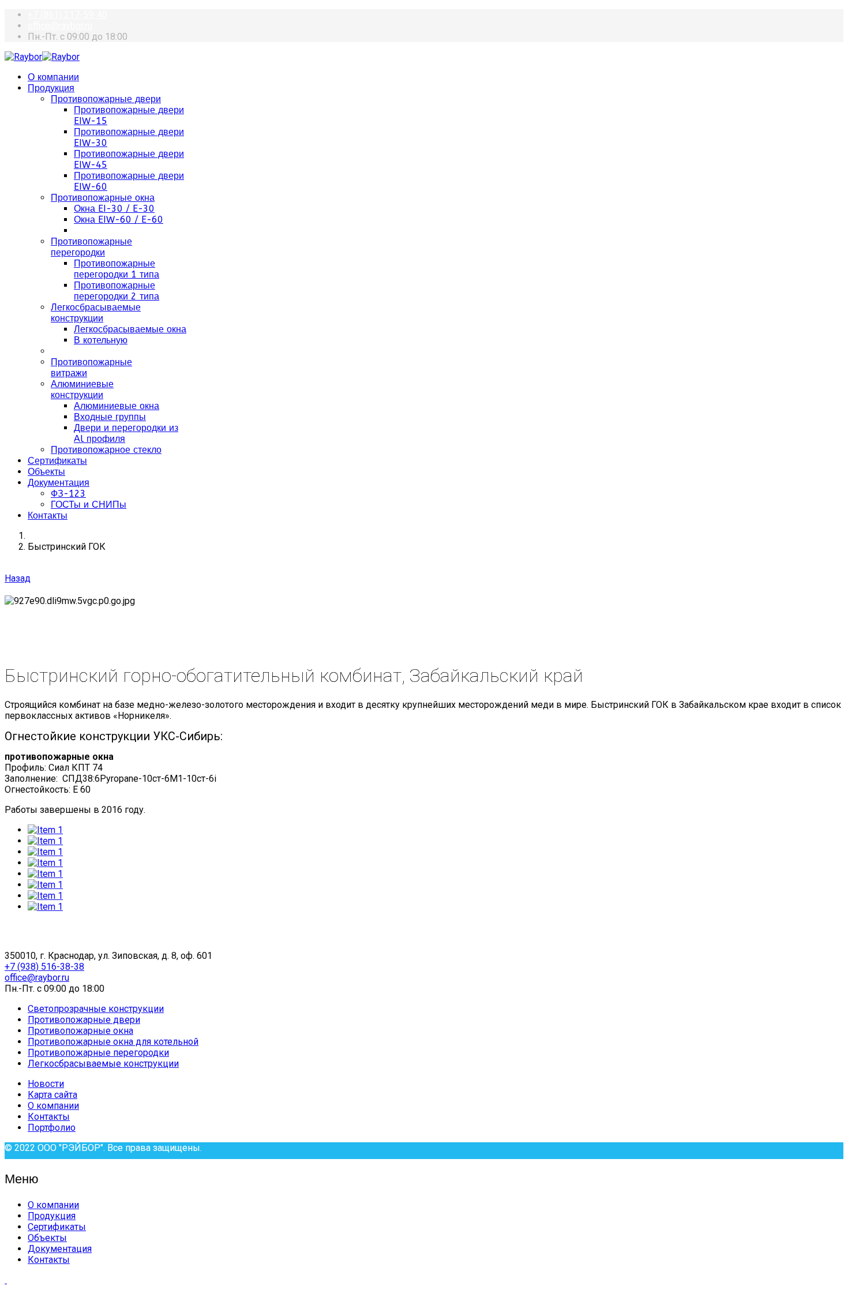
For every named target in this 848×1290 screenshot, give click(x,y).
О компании (53, 77)
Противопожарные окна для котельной (113, 1041)
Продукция (51, 87)
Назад (18, 578)
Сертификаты (57, 460)
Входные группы (110, 416)
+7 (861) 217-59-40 (67, 14)
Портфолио (52, 1127)
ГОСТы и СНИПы (88, 504)
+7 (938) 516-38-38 (44, 966)
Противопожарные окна (103, 197)
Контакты (47, 515)
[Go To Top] (6, 1279)
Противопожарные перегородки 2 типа (116, 291)
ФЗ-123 (68, 493)
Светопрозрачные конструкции (96, 1008)
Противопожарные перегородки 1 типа (116, 269)
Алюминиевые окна (116, 405)
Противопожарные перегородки (91, 247)
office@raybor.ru (60, 25)
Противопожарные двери (106, 98)
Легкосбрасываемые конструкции (96, 313)
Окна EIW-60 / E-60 (118, 219)
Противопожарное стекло (106, 449)
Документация (58, 482)
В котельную (100, 340)
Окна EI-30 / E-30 (114, 208)
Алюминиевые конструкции (82, 389)
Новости (46, 1083)
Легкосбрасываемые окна (130, 329)
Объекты (46, 471)
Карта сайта (52, 1094)
